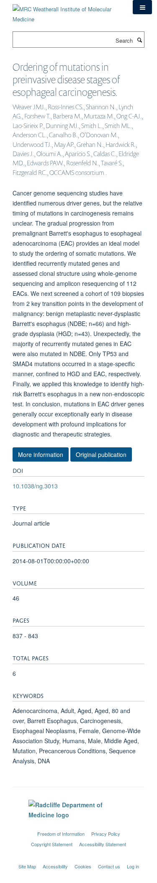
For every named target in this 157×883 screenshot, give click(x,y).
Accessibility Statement (102, 844)
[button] (142, 7)
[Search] (139, 39)
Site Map (27, 866)
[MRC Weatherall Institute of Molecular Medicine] (66, 11)
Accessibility (55, 866)
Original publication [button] (101, 454)
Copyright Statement (51, 844)
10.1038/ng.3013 (35, 486)
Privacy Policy (105, 833)
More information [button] (40, 454)
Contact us (109, 866)
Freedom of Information (61, 833)
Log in (133, 866)
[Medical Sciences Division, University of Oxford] (78, 826)
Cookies (83, 866)
